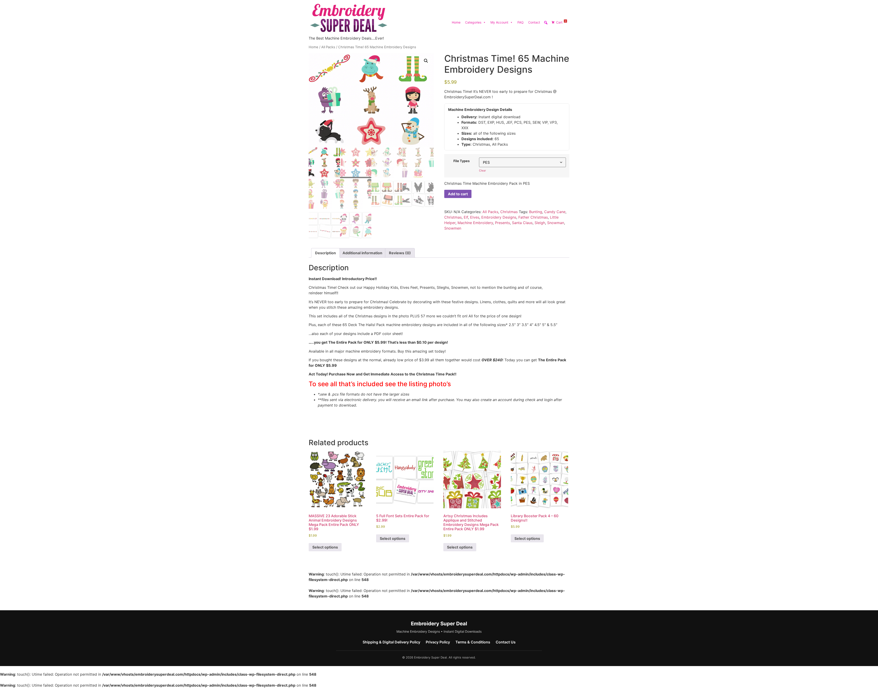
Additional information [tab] (362, 253)
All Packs (328, 47)
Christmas (509, 211)
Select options (325, 547)
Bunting (535, 211)
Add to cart (458, 194)
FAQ (520, 22)
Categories (473, 22)
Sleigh (540, 222)
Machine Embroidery (475, 222)
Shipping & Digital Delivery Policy (391, 642)
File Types (461, 161)
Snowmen (452, 228)
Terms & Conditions (472, 642)
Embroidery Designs (498, 217)
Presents (502, 222)
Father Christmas (533, 217)
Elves (474, 217)
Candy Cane (554, 211)
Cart (561, 22)
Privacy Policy (438, 642)
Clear (482, 170)
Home (456, 22)
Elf (466, 217)
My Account (499, 22)
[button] (426, 61)
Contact (534, 22)
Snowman (555, 222)
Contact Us (506, 642)
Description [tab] (325, 253)
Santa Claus (522, 222)
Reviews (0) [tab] (400, 253)
